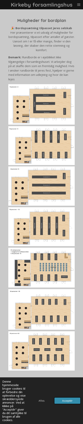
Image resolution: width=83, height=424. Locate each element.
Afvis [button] (42, 400)
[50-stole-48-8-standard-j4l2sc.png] (41, 267)
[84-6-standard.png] (41, 186)
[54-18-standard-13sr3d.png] (41, 309)
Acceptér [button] (67, 400)
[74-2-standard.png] (41, 104)
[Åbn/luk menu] (79, 4)
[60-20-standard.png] (41, 350)
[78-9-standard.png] (41, 145)
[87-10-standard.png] (41, 226)
